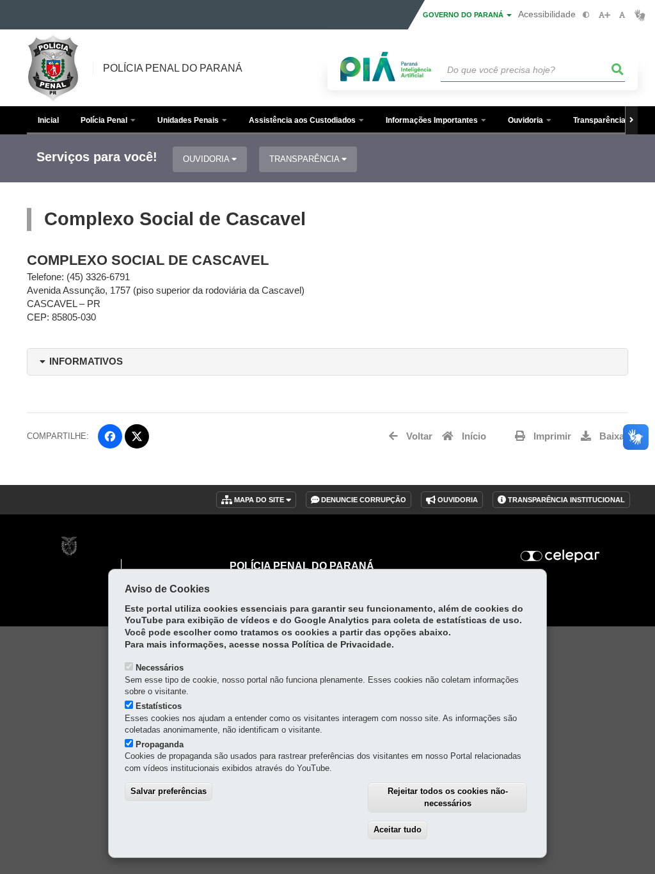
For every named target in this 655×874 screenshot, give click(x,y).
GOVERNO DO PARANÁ (464, 15)
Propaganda (160, 744)
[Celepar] (560, 556)
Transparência (305, 159)
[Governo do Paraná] (69, 546)
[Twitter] (137, 436)
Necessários (160, 667)
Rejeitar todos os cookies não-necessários (448, 797)
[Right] (631, 120)
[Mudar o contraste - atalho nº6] (586, 15)
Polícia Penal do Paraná (172, 68)
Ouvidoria (207, 159)
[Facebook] (110, 436)
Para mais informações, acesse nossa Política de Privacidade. (259, 644)
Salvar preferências (168, 791)
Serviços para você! (96, 157)
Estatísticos (159, 706)
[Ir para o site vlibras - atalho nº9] (640, 15)
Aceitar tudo (398, 829)
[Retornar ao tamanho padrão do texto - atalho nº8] (622, 15)
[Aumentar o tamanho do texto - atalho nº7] (604, 15)
